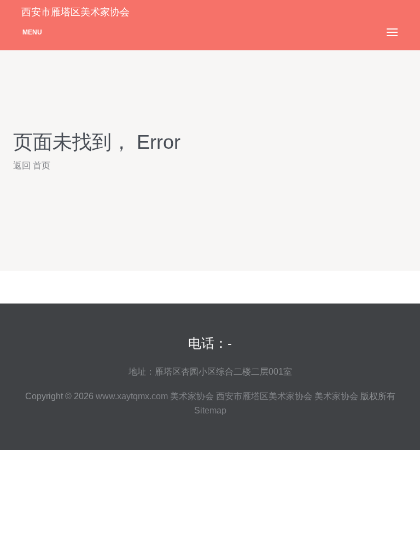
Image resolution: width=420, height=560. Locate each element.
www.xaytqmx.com (132, 396)
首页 (41, 165)
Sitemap (210, 410)
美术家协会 (192, 396)
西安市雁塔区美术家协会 (264, 396)
